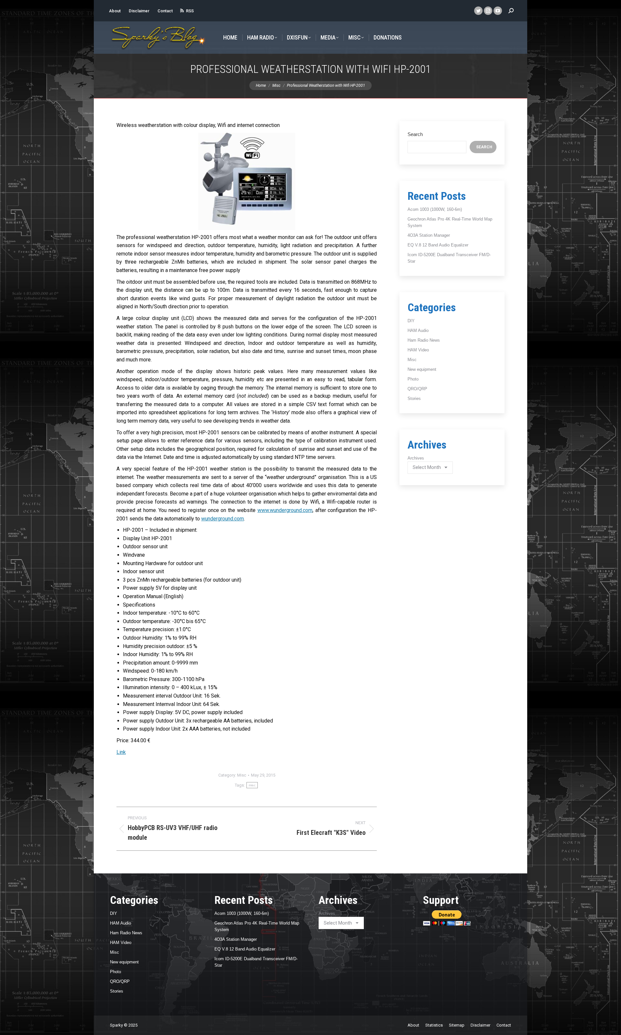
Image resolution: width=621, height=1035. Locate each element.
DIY (411, 320)
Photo (413, 379)
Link (121, 752)
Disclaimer (139, 10)
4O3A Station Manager (429, 235)
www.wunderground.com (284, 510)
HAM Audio (418, 330)
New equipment (422, 369)
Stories (414, 398)
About (115, 10)
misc (252, 785)
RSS (190, 10)
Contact (165, 10)
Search (415, 134)
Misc (241, 775)
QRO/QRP (417, 388)
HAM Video (418, 349)
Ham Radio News (424, 340)
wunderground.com (222, 519)
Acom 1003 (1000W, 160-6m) (435, 209)
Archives (416, 458)
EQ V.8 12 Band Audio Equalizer (438, 245)
